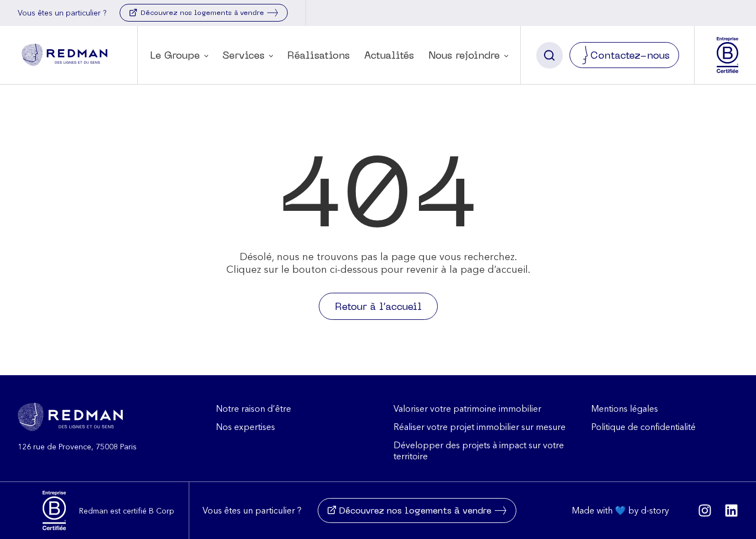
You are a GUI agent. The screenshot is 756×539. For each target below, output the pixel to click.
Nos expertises (245, 426)
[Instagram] (705, 510)
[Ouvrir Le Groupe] (206, 57)
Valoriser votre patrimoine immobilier (467, 408)
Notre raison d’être (253, 408)
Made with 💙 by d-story (620, 510)
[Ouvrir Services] (271, 57)
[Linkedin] (731, 510)
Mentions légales (624, 408)
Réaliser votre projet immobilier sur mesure (479, 426)
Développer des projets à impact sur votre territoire (478, 450)
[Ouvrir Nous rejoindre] (506, 57)
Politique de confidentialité (643, 426)
